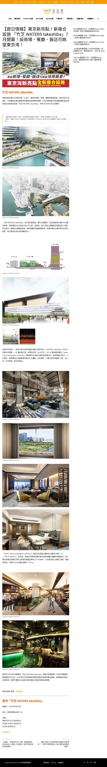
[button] (98, 19)
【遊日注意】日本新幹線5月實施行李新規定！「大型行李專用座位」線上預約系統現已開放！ (53, 744)
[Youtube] (95, 762)
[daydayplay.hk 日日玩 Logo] (53, 11)
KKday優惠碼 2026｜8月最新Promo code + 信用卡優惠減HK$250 (88, 37)
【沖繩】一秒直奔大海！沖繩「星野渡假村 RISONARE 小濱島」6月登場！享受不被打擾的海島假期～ (17, 744)
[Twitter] (91, 762)
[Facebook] (84, 762)
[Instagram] (88, 762)
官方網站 (19, 691)
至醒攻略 (10, 24)
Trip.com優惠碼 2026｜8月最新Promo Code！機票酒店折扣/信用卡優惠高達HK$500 (87, 60)
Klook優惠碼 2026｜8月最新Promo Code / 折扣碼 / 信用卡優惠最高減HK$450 (89, 30)
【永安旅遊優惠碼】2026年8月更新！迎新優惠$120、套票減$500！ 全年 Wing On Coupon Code (89, 51)
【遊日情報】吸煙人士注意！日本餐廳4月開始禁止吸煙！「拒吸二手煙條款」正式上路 (31, 117)
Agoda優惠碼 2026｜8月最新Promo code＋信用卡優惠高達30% (88, 43)
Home (4, 24)
